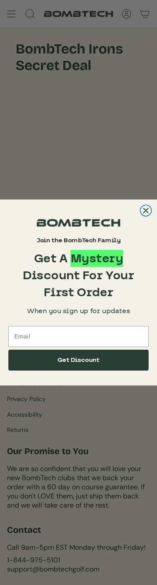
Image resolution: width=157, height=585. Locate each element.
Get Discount (79, 360)
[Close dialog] (146, 210)
